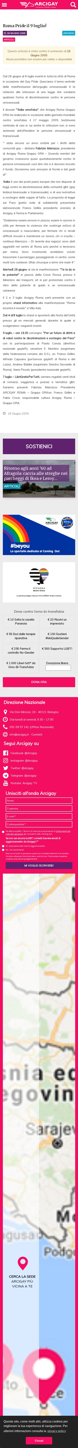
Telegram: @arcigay (23, 775)
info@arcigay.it (19, 734)
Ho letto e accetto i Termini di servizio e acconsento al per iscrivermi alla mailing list (38, 832)
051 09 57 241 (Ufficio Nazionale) (32, 727)
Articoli (9, 39)
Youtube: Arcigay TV (23, 783)
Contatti (36, 734)
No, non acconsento (15, 849)
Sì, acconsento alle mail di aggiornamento (25, 846)
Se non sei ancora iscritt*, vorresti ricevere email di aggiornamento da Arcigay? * (33, 840)
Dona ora (39, 682)
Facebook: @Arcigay (23, 753)
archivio (68, 33)
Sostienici (39, 446)
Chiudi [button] (39, 1440)
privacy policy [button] (57, 1431)
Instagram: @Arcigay (24, 760)
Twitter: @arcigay (22, 768)
